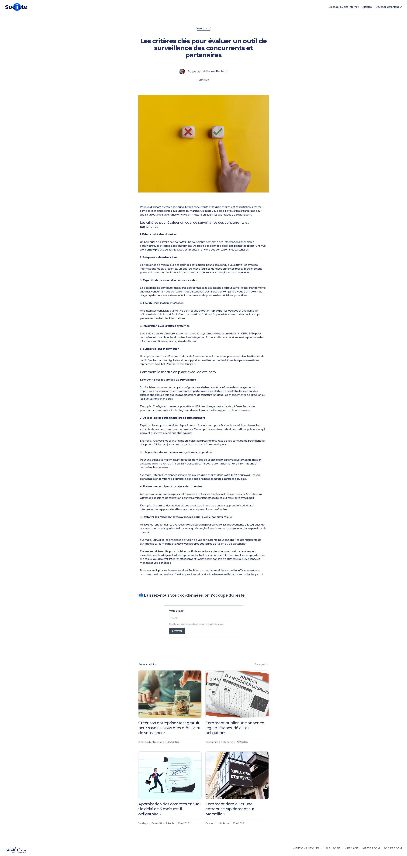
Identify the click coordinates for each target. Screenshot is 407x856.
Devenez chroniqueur (389, 6)
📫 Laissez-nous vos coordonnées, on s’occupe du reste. (191, 595)
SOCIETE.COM (393, 848)
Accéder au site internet (344, 6)
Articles (367, 6)
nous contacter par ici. (249, 574)
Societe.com (243, 214)
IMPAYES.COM (371, 848)
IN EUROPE (332, 848)
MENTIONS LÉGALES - (307, 848)
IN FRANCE (351, 848)
